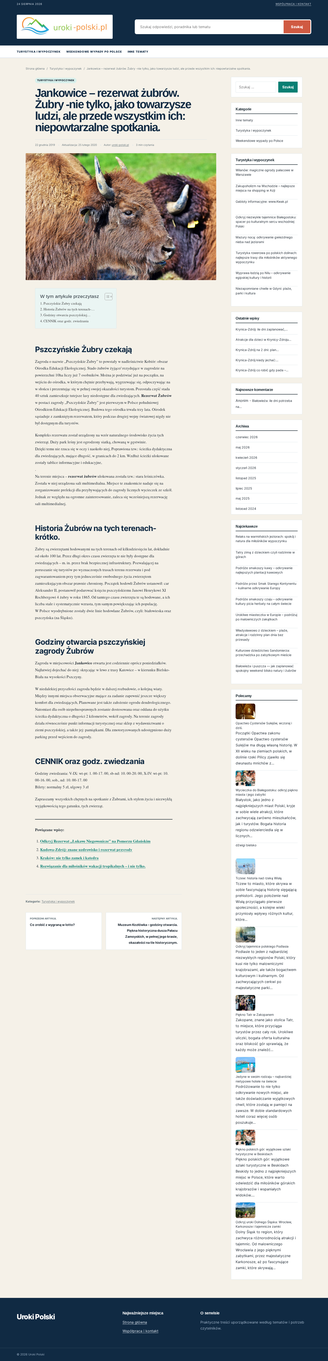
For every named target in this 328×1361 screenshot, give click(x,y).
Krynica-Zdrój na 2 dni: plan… (257, 350)
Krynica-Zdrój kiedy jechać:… (257, 360)
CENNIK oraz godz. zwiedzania (66, 321)
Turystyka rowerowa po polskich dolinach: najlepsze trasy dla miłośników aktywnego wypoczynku (266, 257)
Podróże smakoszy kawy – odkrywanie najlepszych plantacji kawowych (264, 570)
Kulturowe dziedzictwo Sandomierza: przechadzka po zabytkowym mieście (263, 652)
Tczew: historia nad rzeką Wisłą (259, 878)
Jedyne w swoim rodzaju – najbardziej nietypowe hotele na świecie (263, 1079)
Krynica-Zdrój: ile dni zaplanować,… (262, 329)
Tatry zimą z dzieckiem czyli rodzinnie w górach (265, 554)
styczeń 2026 (246, 468)
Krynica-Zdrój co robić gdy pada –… (262, 370)
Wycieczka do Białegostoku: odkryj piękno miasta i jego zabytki (267, 792)
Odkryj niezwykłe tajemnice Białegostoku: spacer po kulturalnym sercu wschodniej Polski (266, 221)
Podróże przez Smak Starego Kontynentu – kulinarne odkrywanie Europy (266, 586)
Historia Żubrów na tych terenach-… (69, 309)
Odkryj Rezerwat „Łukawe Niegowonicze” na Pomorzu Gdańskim (95, 841)
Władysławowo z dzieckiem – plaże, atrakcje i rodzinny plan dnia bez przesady (262, 634)
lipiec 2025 (244, 488)
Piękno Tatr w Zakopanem (255, 1014)
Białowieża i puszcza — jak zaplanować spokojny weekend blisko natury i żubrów (266, 668)
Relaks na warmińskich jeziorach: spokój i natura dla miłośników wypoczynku (266, 539)
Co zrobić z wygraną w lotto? (52, 925)
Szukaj (297, 27)
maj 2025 (243, 498)
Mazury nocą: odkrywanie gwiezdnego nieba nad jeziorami (264, 239)
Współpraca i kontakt (293, 4)
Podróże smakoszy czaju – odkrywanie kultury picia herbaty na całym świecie (264, 601)
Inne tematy (138, 51)
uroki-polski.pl (120, 145)
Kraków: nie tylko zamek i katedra (69, 858)
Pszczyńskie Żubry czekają (63, 303)
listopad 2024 (246, 508)
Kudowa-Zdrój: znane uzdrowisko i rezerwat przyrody (86, 849)
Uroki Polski (36, 1316)
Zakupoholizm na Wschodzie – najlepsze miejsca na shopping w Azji (265, 188)
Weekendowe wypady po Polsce (94, 51)
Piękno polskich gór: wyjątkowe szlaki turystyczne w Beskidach (263, 1151)
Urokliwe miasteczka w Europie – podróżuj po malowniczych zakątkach (266, 617)
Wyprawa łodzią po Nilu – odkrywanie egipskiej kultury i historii (263, 275)
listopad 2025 (246, 478)
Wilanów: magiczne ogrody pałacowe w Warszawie (264, 172)
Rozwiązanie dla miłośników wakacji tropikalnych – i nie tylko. (92, 866)
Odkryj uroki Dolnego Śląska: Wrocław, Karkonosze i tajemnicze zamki (264, 1224)
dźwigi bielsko (246, 845)
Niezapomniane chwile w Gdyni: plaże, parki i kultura (264, 291)
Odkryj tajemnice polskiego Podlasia (262, 946)
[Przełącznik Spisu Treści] (106, 296)
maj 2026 (243, 447)
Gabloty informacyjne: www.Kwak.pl (262, 201)
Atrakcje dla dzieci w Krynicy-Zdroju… (263, 339)
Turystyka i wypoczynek (39, 51)
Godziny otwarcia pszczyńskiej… (67, 315)
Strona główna (35, 68)
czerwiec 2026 (247, 437)
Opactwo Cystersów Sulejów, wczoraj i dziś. (264, 725)
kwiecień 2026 (246, 457)
